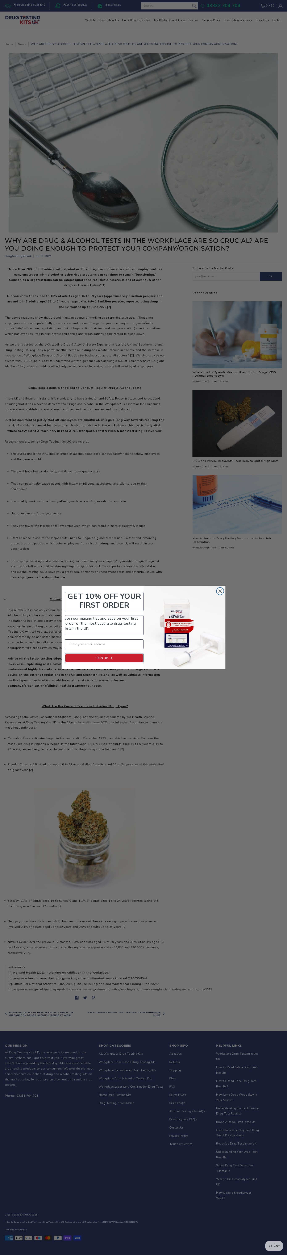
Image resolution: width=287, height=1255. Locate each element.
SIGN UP (102, 658)
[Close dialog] (220, 591)
